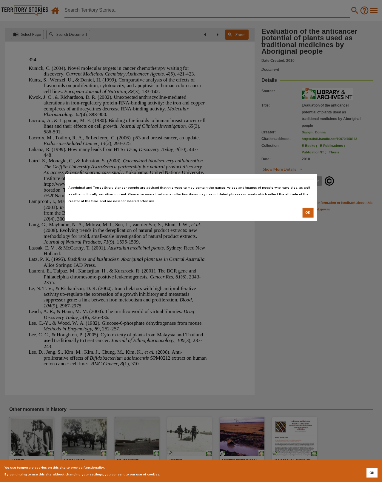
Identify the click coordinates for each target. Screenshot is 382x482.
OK (307, 212)
